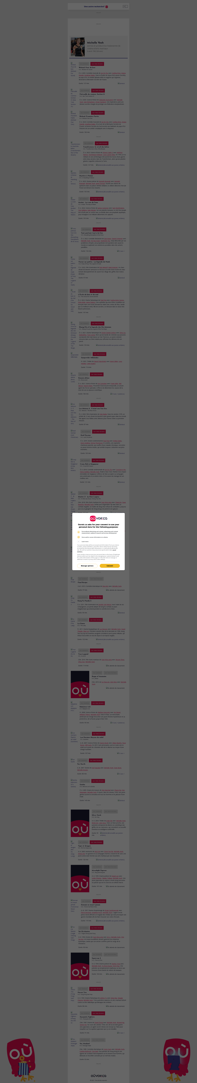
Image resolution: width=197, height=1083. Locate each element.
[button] (98, 541)
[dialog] (98, 541)
